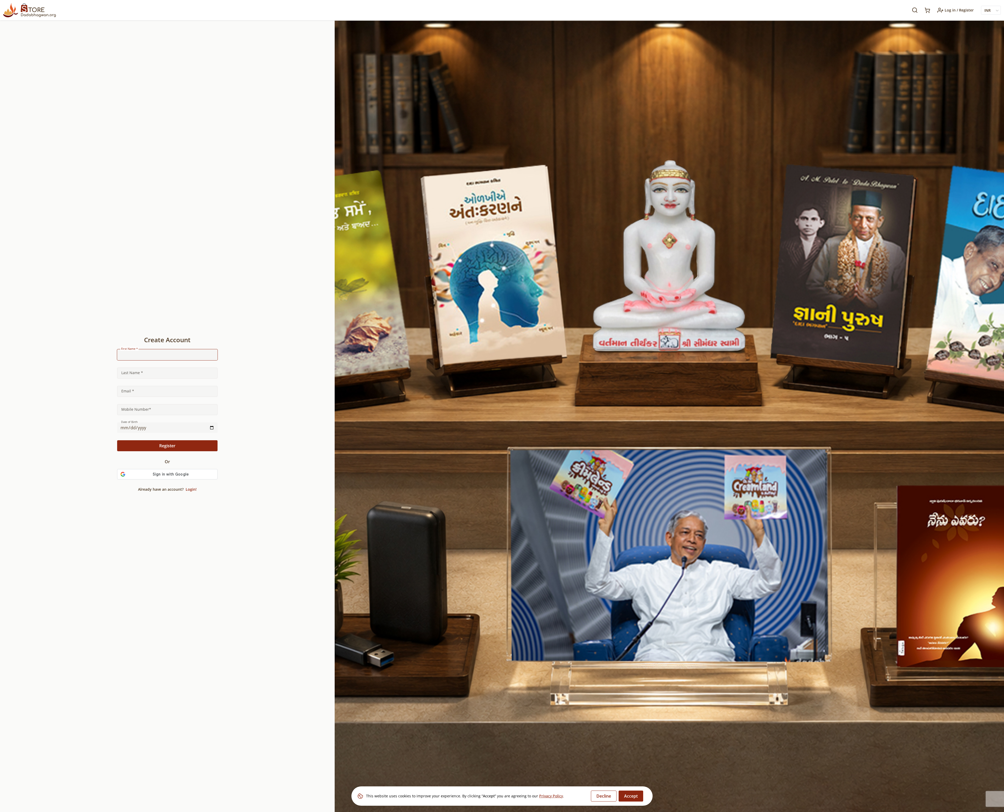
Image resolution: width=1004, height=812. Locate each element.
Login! (191, 489)
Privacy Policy (551, 795)
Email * (127, 390)
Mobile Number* (136, 409)
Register (167, 446)
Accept (631, 796)
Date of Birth (129, 422)
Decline (603, 796)
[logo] (29, 10)
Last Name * (132, 372)
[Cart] (927, 10)
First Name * (129, 349)
